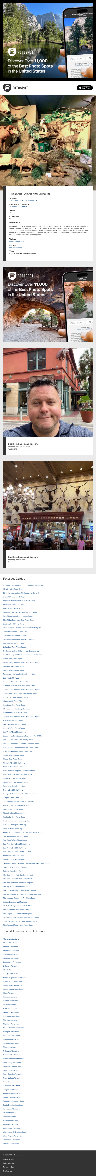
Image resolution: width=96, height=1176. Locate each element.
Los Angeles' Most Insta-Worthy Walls (18, 740)
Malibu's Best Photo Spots (13, 755)
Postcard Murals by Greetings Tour (17, 821)
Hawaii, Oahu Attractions (12, 989)
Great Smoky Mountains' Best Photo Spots (20, 693)
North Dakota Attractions (12, 1078)
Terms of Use (8, 1167)
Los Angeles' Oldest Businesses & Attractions (21, 747)
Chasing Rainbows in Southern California (19, 639)
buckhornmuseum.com (18, 241)
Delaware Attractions (11, 966)
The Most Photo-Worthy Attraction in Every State (22, 894)
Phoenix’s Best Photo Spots (14, 813)
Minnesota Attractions (11, 1035)
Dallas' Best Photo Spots (12, 659)
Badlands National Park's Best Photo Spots (20, 612)
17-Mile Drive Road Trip (12, 589)
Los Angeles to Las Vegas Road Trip (17, 751)
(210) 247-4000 (15, 247)
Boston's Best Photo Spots (13, 624)
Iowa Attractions (9, 1005)
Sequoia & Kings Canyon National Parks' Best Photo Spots (26, 863)
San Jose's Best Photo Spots (14, 848)
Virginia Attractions (10, 1124)
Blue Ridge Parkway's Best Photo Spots (18, 620)
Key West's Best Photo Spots (14, 724)
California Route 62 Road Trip (15, 632)
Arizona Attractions (10, 947)
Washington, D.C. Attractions (14, 1132)
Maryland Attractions (11, 1024)
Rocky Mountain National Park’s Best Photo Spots (22, 832)
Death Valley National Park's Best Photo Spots (21, 662)
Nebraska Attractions (11, 1051)
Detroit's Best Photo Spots (13, 670)
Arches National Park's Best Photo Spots (19, 601)
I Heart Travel (8, 1159)
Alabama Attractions (11, 939)
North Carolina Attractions (13, 1074)
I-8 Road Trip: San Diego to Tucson (17, 709)
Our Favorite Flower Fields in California (18, 802)
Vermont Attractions (10, 1120)
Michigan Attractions (11, 1032)
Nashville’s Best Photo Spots (14, 778)
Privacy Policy (8, 1163)
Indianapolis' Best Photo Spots (15, 713)
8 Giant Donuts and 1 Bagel (14, 597)
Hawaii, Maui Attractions (12, 985)
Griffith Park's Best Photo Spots (15, 697)
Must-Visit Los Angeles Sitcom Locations (19, 771)
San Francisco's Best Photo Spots (16, 844)
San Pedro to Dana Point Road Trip (17, 852)
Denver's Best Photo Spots (13, 666)
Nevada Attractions (10, 1055)
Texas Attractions (9, 1113)
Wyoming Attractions (11, 1144)
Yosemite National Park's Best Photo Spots (20, 921)
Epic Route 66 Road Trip (12, 678)
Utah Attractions (9, 1117)
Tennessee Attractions (11, 1109)
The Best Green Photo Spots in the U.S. (19, 879)
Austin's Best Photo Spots (13, 608)
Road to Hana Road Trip (12, 829)
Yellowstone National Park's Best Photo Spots (21, 917)
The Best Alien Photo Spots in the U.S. (18, 875)
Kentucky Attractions (11, 1012)
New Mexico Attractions (12, 1066)
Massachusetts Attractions (13, 1028)
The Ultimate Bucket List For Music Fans (19, 898)
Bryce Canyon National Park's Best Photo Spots (22, 628)
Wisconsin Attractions (11, 1140)
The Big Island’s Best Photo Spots (16, 886)
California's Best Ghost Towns (15, 635)
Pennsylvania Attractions (12, 1093)
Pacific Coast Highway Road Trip (16, 805)
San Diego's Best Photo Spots (15, 840)
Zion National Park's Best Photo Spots (18, 925)
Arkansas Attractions (11, 951)
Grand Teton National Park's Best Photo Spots (21, 690)
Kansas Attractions (10, 1008)
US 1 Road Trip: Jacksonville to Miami (18, 906)
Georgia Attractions (10, 974)
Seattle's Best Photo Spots (13, 856)
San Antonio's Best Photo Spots (15, 836)
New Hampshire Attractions (13, 1059)
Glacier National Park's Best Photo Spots (19, 686)
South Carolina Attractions (13, 1101)
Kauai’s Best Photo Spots (13, 720)
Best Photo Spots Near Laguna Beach (18, 616)
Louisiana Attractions (11, 1016)
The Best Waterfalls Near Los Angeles (18, 883)
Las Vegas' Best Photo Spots (14, 732)
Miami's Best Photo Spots (13, 767)
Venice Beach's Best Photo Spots (16, 910)
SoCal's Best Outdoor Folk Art (15, 867)
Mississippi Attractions (11, 1039)
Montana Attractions (11, 1047)
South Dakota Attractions (13, 1105)
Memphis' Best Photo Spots (14, 763)
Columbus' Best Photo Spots (14, 647)
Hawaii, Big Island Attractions (14, 978)
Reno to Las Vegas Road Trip (14, 825)
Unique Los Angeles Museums (15, 902)
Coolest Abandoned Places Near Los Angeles (21, 651)
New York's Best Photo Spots (14, 786)
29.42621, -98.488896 (18, 207)
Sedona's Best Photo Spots (14, 859)
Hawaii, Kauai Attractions (13, 981)
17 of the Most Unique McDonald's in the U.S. (21, 593)
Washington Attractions (12, 1128)
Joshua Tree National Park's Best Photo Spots (21, 717)
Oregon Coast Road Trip (12, 798)
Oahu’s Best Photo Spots (13, 790)
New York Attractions (11, 1070)
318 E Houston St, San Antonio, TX (23, 200)
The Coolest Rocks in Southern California (19, 890)
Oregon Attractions (10, 1090)
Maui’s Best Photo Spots (12, 759)
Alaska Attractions (10, 943)
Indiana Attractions (10, 1001)
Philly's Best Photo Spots (13, 809)
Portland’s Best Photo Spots (14, 817)
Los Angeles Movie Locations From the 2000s (21, 744)
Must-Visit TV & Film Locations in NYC (18, 774)
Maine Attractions (10, 1020)
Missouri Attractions (10, 1043)
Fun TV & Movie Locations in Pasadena (18, 682)
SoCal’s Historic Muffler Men (14, 871)
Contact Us (7, 1171)
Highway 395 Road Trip (12, 701)
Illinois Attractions (10, 997)
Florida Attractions (10, 970)
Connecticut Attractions (12, 962)
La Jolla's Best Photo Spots (14, 728)
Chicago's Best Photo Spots (14, 643)
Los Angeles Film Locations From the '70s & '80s (22, 736)
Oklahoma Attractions (11, 1086)
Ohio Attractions (9, 1082)
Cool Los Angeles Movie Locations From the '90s (22, 655)
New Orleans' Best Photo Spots (15, 782)
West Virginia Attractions (12, 1136)
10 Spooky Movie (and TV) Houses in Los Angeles (23, 585)
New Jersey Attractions (12, 1063)
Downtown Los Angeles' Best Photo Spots (19, 674)
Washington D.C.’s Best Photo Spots (17, 914)
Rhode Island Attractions (12, 1097)
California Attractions (11, 954)
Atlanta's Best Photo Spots (13, 605)
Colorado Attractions (11, 958)
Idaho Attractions (9, 993)
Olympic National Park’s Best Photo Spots (19, 794)
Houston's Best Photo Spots (14, 705)
